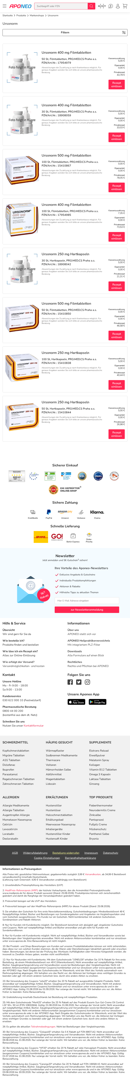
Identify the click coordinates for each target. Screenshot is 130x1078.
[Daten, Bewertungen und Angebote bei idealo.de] (98, 476)
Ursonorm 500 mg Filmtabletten (66, 155)
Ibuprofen (8, 770)
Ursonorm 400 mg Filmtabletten (66, 53)
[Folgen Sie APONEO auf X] (78, 682)
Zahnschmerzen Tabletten (18, 784)
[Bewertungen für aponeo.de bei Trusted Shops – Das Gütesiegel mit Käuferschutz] (17, 476)
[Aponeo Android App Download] (97, 701)
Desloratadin (10, 839)
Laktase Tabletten (100, 779)
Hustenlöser (53, 810)
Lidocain (51, 784)
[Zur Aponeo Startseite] (20, 6)
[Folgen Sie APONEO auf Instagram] (87, 682)
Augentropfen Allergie (16, 815)
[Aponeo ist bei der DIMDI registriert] (50, 476)
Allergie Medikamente (16, 805)
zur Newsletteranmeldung (87, 610)
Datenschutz (110, 853)
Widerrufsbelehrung (35, 853)
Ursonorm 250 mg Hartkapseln (65, 254)
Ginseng (94, 784)
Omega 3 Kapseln (100, 774)
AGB (15, 853)
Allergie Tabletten (13, 810)
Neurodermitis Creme (102, 810)
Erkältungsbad (54, 820)
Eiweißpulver (97, 755)
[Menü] (5, 6)
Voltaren (51, 765)
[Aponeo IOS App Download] (76, 701)
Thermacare (53, 760)
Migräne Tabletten (14, 755)
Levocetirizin (10, 829)
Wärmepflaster (55, 751)
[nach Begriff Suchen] (91, 6)
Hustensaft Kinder (57, 839)
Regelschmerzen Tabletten (19, 779)
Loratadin (8, 834)
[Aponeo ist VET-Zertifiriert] (66, 476)
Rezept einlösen (116, 84)
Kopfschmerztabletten (16, 751)
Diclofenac (9, 765)
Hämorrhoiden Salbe (58, 770)
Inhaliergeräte (54, 829)
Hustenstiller (54, 805)
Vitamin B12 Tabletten (103, 770)
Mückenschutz (97, 829)
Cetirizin (7, 824)
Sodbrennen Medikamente (61, 755)
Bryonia (94, 839)
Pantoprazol (96, 820)
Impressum (91, 853)
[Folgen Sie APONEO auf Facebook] (70, 682)
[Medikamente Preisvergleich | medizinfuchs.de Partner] (114, 476)
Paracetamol (10, 774)
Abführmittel (54, 774)
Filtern (65, 32)
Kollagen (94, 765)
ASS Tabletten (11, 760)
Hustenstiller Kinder (58, 834)
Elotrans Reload (99, 751)
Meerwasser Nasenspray (60, 824)
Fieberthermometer (101, 805)
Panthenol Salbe (99, 834)
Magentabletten (55, 779)
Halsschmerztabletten (59, 815)
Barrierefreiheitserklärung (80, 858)
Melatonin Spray (99, 760)
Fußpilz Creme (98, 824)
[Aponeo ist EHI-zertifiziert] (34, 476)
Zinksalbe (95, 815)
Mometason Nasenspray (17, 820)
